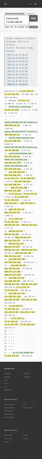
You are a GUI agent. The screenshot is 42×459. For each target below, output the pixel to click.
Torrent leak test (9, 408)
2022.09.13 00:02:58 (17, 58)
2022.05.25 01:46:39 (17, 61)
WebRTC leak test (9, 404)
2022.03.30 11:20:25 (17, 74)
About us (7, 442)
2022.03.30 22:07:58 (17, 64)
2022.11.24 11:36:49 (17, 55)
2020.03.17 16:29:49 (17, 84)
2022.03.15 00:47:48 (17, 78)
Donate (25, 438)
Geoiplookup (8, 390)
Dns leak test (8, 411)
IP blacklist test (9, 417)
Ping (5, 383)
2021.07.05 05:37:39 (17, 81)
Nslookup (7, 377)
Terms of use (8, 438)
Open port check (28, 408)
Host (5, 380)
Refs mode (26, 373)
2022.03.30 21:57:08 (17, 71)
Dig (5, 386)
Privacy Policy (8, 435)
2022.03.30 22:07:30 (17, 68)
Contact (25, 435)
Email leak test (8, 414)
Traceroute (7, 373)
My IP (25, 404)
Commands (26, 377)
